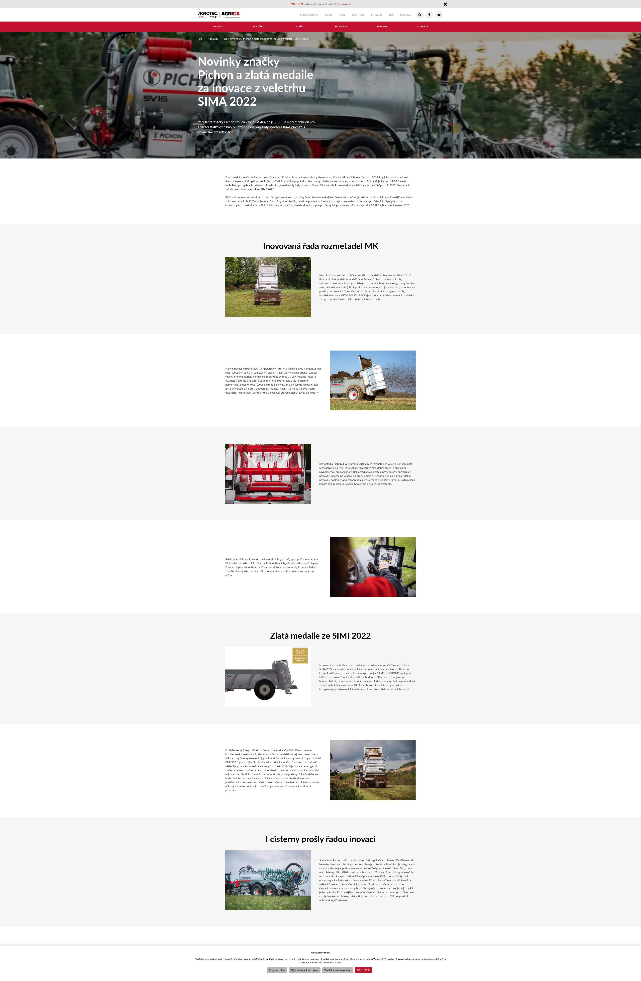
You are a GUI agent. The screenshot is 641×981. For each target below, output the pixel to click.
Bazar (387, 16)
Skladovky (341, 28)
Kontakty (422, 28)
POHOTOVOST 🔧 (294, 16)
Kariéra (316, 16)
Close (445, 5)
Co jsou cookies (277, 970)
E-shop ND (370, 16)
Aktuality (382, 28)
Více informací (349, 4)
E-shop (331, 16)
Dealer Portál (349, 16)
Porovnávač (404, 16)
